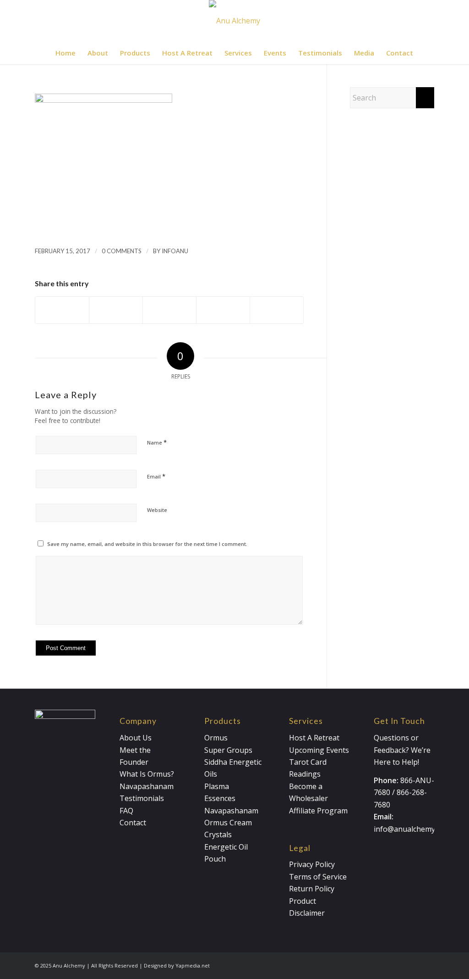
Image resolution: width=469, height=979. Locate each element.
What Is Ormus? (147, 774)
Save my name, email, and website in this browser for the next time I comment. (147, 543)
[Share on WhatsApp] (169, 310)
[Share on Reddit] (276, 310)
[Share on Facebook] (62, 310)
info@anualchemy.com (412, 829)
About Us (136, 738)
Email (156, 476)
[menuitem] (65, 52)
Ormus (216, 738)
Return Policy (311, 889)
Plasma (216, 786)
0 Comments (122, 251)
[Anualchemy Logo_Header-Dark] (234, 20)
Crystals (218, 834)
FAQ (126, 811)
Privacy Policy (312, 864)
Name (157, 442)
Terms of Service (318, 877)
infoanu (175, 251)
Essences (219, 798)
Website (157, 509)
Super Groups (228, 750)
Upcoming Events (319, 750)
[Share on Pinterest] (223, 310)
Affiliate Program (318, 811)
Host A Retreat (314, 738)
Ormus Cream (228, 823)
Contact (133, 823)
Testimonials (142, 798)
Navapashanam (147, 786)
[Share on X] (115, 310)
